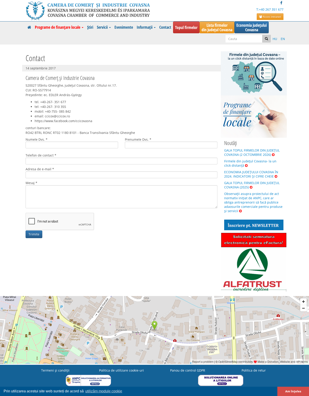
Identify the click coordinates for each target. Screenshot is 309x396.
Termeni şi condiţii (55, 370)
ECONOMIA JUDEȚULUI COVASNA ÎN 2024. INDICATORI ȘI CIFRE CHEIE (251, 174)
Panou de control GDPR (187, 370)
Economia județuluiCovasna (251, 27)
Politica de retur (254, 370)
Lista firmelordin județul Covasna (217, 27)
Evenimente (123, 27)
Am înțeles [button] (293, 391)
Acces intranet (271, 17)
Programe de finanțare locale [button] (58, 27)
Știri (90, 27)
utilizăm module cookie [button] (103, 391)
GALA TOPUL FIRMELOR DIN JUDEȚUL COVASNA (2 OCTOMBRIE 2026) (252, 152)
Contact (165, 27)
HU (275, 39)
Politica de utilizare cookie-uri (121, 370)
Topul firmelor (186, 27)
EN (283, 39)
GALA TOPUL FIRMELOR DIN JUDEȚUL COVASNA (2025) (252, 185)
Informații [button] (145, 27)
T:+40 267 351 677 (269, 9)
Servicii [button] (103, 27)
